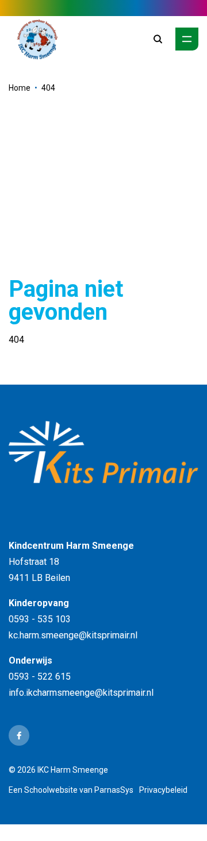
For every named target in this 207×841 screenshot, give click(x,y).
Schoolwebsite (51, 790)
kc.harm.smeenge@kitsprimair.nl (73, 635)
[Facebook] (19, 735)
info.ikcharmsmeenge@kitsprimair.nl (81, 692)
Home (19, 87)
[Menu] (186, 39)
